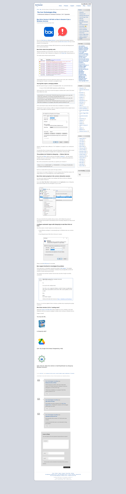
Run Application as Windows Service (51, 474)
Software (81, 120)
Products (66, 5)
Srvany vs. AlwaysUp (71, 474)
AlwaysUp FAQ (78, 474)
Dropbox (81, 97)
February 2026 (82, 148)
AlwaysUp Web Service (84, 15)
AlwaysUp (81, 12)
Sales (80, 105)
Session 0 (63, 156)
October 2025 (82, 154)
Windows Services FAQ (72, 475)
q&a (84, 66)
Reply (47, 393)
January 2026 (82, 149)
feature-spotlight (82, 51)
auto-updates (82, 46)
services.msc (82, 64)
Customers (81, 95)
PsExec (45, 156)
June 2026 (81, 141)
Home (60, 5)
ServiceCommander (83, 24)
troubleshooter (67, 373)
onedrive (81, 62)
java (86, 75)
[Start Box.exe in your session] (56, 217)
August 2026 (82, 138)
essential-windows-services (84, 49)
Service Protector (83, 27)
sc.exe (80, 52)
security (81, 70)
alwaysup (47, 373)
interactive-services (83, 61)
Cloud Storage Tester (83, 17)
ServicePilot (81, 26)
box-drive (51, 373)
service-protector (83, 69)
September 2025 (82, 156)
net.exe (80, 60)
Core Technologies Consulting (51, 381)
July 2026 (81, 140)
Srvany (80, 121)
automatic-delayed (83, 47)
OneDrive (81, 103)
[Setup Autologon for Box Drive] (55, 261)
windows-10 (81, 75)
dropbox (81, 48)
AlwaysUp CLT (82, 13)
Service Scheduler (83, 29)
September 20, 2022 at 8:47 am (51, 416)
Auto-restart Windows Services (63, 474)
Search (89, 5)
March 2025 (81, 165)
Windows (81, 129)
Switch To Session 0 (83, 35)
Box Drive (41, 373)
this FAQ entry (46, 263)
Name (45, 453)
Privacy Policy (68, 473)
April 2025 (81, 164)
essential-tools (82, 67)
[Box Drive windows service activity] (56, 77)
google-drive (85, 80)
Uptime (80, 127)
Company (78, 5)
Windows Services (83, 131)
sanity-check (85, 60)
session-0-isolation (59, 373)
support (63, 373)
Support (72, 5)
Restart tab (63, 53)
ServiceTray (81, 32)
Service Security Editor (84, 31)
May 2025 (81, 162)
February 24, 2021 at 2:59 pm (50, 382)
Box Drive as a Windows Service (48, 40)
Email (45, 458)
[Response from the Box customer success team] (56, 301)
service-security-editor (83, 57)
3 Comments (72, 373)
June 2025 (81, 160)
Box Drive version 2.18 (64, 41)
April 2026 (81, 144)
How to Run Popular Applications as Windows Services (59, 475)
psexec (54, 373)
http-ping (81, 18)
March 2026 (81, 146)
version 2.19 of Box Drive (47, 309)
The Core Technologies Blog (46, 12)
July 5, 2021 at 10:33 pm (50, 401)
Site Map (72, 473)
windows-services (82, 72)
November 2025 (82, 152)
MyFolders (81, 20)
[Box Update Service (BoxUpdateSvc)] (56, 144)
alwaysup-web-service (84, 58)
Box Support (63, 268)
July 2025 (81, 159)
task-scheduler (81, 53)
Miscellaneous (82, 100)
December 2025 (82, 151)
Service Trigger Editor (83, 34)
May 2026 (81, 143)
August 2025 (82, 157)
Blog (84, 5)
